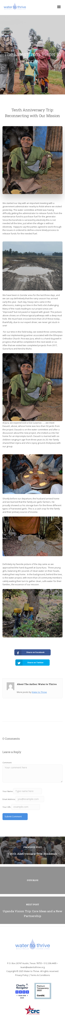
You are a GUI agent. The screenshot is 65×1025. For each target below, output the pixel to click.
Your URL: (6, 807)
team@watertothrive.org (32, 967)
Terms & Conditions (40, 975)
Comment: (7, 762)
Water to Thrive (39, 692)
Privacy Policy (21, 975)
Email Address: (9, 799)
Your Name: (7, 791)
